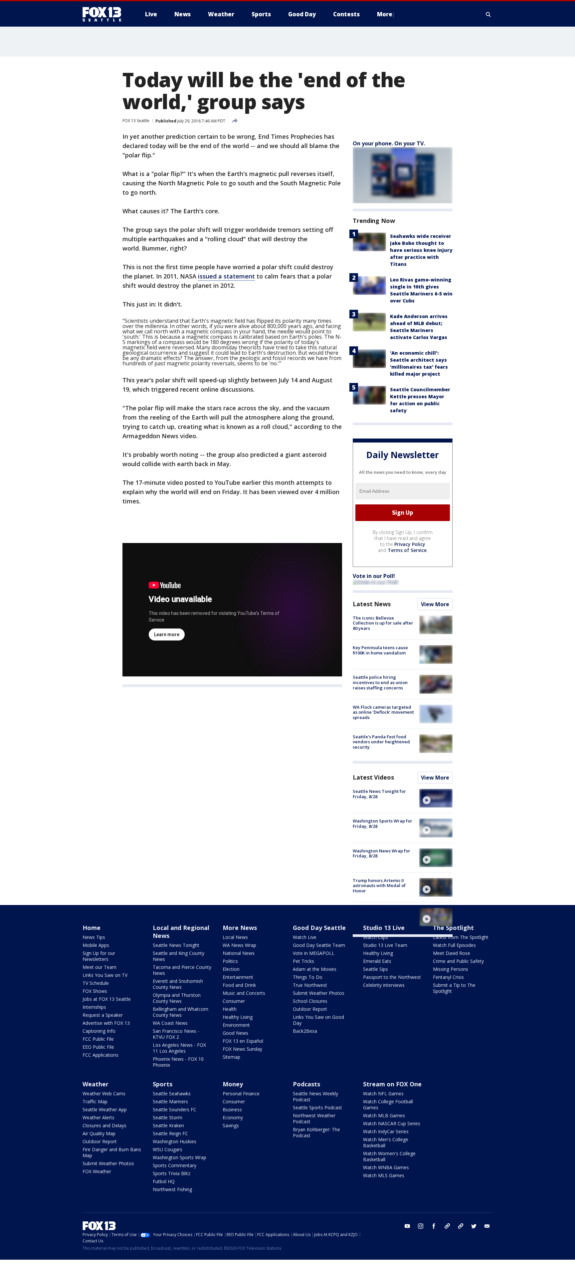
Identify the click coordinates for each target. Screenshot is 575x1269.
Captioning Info (99, 1031)
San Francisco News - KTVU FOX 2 (176, 1034)
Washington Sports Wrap (179, 1157)
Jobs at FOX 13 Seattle (107, 999)
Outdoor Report (310, 1009)
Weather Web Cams (104, 1093)
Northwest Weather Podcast (314, 1118)
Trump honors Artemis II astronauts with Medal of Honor (379, 885)
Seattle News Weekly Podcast (315, 1096)
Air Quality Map (99, 1133)
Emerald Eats (377, 961)
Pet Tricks (303, 961)
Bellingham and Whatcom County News (180, 1012)
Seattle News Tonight (176, 945)
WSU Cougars (167, 1149)
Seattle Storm (167, 1117)
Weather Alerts (98, 1117)
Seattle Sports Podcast (317, 1107)
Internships (94, 1007)
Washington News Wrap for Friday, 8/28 (381, 853)
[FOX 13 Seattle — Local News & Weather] (104, 14)
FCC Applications (100, 1055)
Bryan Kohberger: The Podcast (316, 1132)
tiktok (447, 1226)
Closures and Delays (104, 1125)
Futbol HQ (164, 1181)
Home (91, 928)
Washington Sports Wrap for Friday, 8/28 (382, 823)
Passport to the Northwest (392, 977)
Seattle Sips (375, 969)
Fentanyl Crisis (448, 977)
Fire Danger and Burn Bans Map (112, 1152)
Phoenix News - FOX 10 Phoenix (178, 1062)
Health (230, 1009)
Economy (233, 1117)
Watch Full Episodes (454, 945)
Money (233, 1084)
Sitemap (231, 1057)
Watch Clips (375, 937)
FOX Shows (95, 991)
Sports (162, 1084)
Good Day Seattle (319, 928)
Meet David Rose (451, 953)
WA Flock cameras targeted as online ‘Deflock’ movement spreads (383, 712)
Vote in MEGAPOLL (313, 953)
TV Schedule (96, 983)
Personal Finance (241, 1093)
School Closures (310, 1001)
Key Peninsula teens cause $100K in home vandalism (380, 650)
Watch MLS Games (383, 1175)
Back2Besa (305, 1031)
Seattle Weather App (105, 1109)
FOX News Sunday (242, 1049)
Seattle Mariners (170, 1101)
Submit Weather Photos (318, 993)
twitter (474, 1226)
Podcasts (306, 1084)
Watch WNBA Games (386, 1167)
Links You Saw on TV (105, 975)
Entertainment (238, 977)
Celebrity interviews (384, 985)
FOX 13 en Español (243, 1041)
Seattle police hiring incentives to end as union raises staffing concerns (380, 682)
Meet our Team (99, 967)
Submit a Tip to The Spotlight (454, 988)
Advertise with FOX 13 (106, 1023)
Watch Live (304, 937)
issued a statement (226, 276)
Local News (235, 937)
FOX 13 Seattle (135, 120)
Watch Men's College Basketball (385, 1142)
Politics (230, 961)
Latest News (372, 604)
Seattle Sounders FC (174, 1109)
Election (231, 969)
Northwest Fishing (172, 1189)
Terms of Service (407, 550)
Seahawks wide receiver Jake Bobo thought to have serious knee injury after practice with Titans (421, 250)
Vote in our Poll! (374, 576)
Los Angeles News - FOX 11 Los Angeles (179, 1048)
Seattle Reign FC (170, 1133)
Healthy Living (238, 1017)
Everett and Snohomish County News (178, 984)
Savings (231, 1125)
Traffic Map (95, 1101)
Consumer (234, 1001)
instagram (420, 1226)
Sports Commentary (174, 1165)
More (384, 14)
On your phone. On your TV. (389, 143)
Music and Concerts (244, 993)
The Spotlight (453, 928)
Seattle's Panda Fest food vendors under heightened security (381, 742)
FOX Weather (97, 1171)
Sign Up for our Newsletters (99, 956)
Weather (95, 1084)
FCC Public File (98, 1039)
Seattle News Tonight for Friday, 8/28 (379, 794)
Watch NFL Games (383, 1093)
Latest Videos (373, 777)
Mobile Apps (96, 945)
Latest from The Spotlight (460, 937)
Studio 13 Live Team (385, 945)
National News (239, 953)
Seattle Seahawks (172, 1093)
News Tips (94, 937)
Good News (235, 1033)
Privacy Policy (409, 544)
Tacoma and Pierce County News (182, 970)
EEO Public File (98, 1047)
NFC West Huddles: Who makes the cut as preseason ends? (382, 915)
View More (435, 604)
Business (232, 1109)
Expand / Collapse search (488, 14)
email (487, 1226)
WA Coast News (170, 1023)
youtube (407, 1226)
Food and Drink (239, 985)
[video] (436, 798)
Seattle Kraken (168, 1125)
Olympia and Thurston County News (177, 998)
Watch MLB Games (384, 1115)
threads (460, 1226)
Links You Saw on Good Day (318, 1020)
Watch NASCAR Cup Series (391, 1123)
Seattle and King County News (178, 956)
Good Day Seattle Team (319, 945)
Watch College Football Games (388, 1104)
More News (240, 928)
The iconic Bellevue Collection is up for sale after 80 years (383, 623)
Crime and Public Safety (458, 961)
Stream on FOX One (392, 1084)
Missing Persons (450, 969)
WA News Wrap (239, 945)
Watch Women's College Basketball (389, 1156)
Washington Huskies (174, 1141)
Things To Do (307, 977)
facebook (434, 1226)
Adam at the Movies (314, 969)
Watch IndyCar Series (386, 1131)
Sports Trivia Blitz (171, 1173)
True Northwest (310, 985)
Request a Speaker (103, 1015)
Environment (236, 1025)
